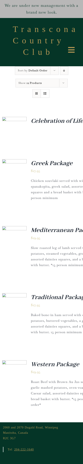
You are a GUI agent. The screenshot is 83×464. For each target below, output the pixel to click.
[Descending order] (64, 70)
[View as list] (45, 93)
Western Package (55, 364)
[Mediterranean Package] (14, 229)
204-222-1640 (24, 449)
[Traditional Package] (14, 296)
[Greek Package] (14, 162)
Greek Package (52, 163)
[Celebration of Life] (14, 120)
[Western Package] (14, 363)
